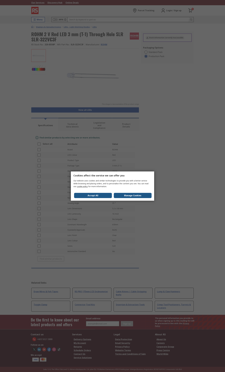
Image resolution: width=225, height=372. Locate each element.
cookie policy (82, 186)
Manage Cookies (132, 195)
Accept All (93, 195)
